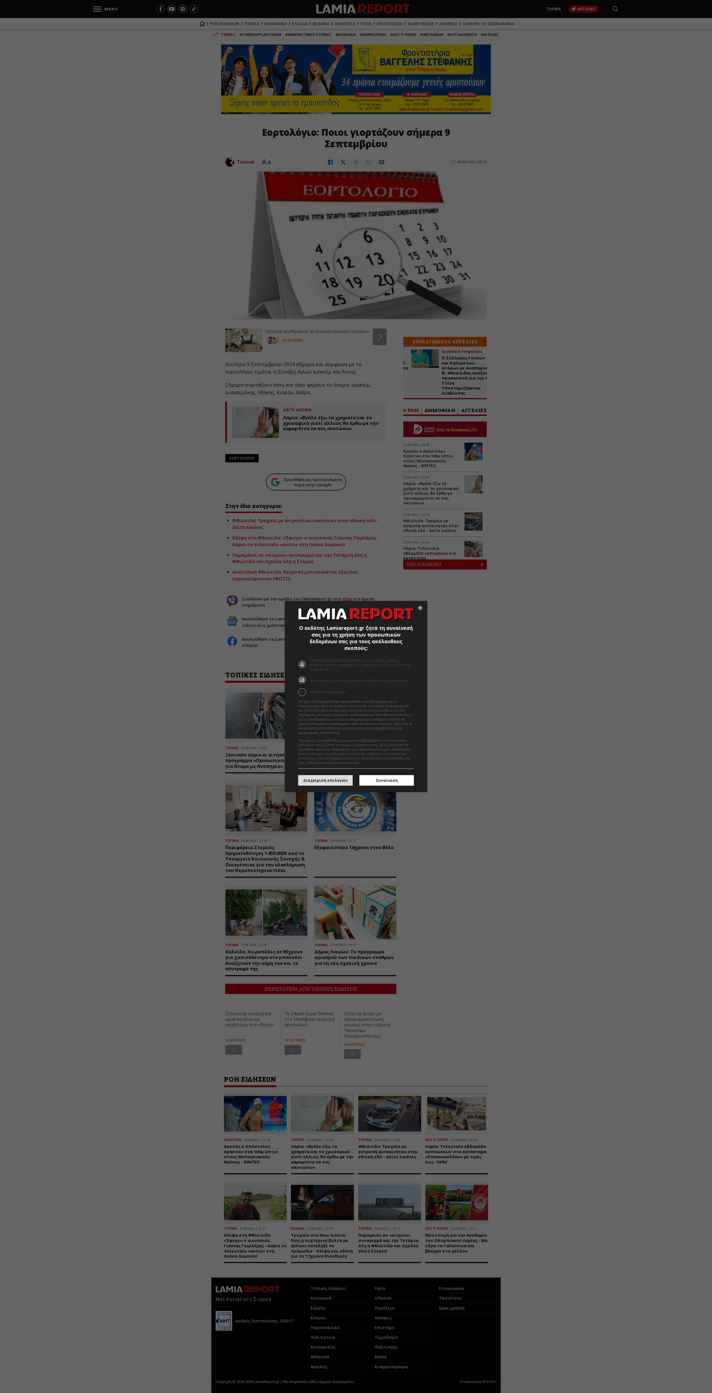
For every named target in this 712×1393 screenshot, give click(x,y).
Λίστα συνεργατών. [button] (356, 732)
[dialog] (356, 696)
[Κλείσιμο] (420, 607)
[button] (356, 692)
